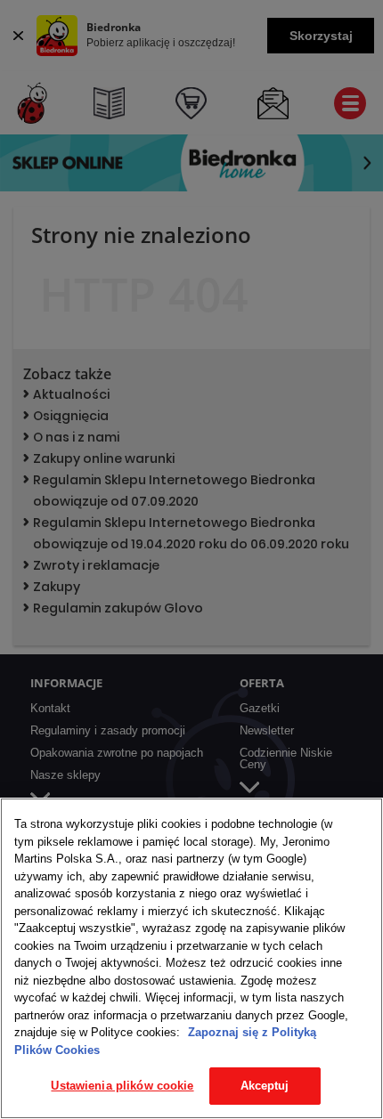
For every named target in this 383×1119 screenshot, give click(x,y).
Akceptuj (264, 1085)
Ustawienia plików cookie (122, 1085)
